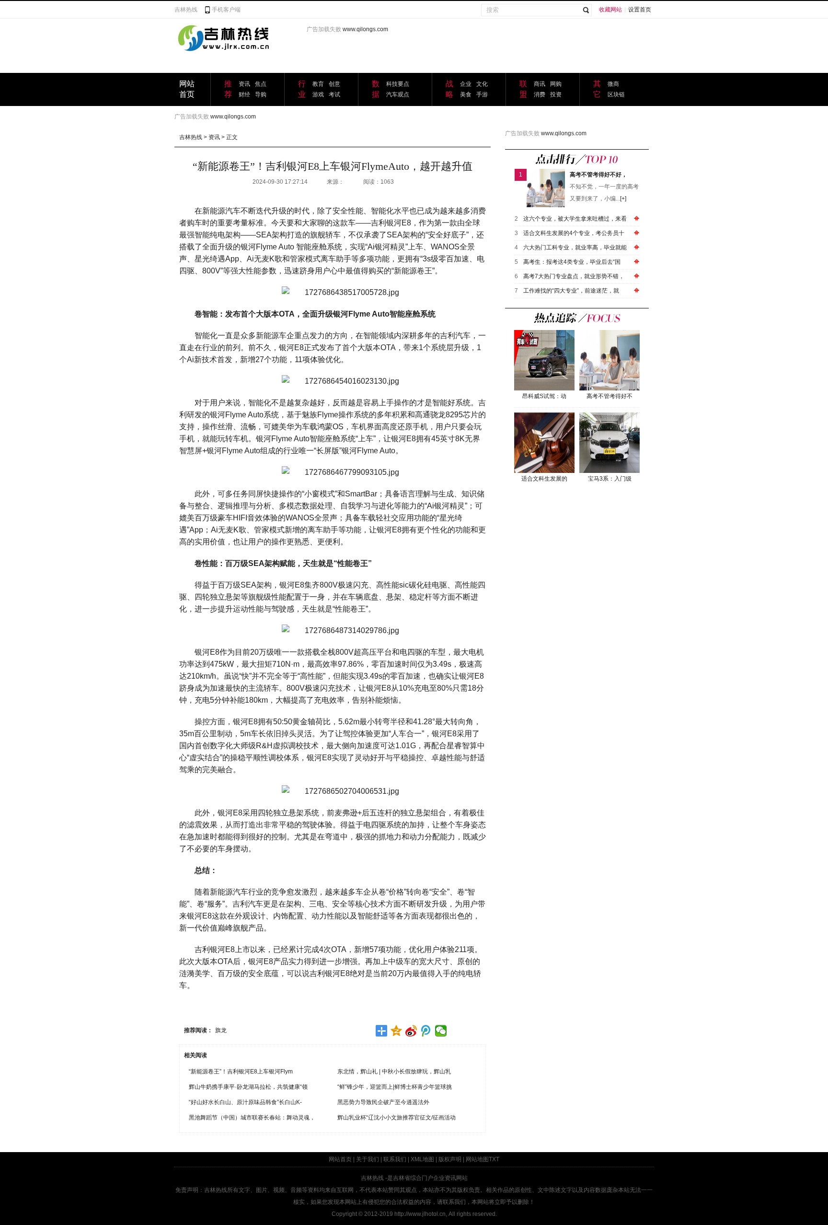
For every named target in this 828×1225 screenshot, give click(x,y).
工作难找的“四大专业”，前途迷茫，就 (571, 290)
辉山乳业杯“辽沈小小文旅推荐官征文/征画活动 (396, 1117)
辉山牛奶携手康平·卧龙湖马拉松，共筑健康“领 (248, 1087)
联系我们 (394, 1159)
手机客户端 (226, 9)
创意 (334, 84)
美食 (466, 94)
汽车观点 (397, 94)
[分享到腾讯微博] (426, 1031)
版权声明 (449, 1159)
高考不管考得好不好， (598, 174)
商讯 (539, 84)
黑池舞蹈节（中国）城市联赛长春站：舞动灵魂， (252, 1117)
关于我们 (367, 1159)
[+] (623, 198)
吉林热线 (185, 9)
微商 (613, 84)
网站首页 (340, 1159)
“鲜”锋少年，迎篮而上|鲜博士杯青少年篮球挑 (394, 1087)
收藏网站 (610, 9)
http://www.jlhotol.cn (420, 1214)
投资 (556, 94)
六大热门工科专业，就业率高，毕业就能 (575, 247)
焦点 (260, 84)
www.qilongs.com (365, 29)
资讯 (244, 84)
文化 (482, 84)
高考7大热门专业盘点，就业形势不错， (573, 276)
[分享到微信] (441, 1031)
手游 (482, 94)
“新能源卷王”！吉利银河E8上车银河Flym (241, 1071)
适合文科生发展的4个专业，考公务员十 (573, 233)
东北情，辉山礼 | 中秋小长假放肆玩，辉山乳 (394, 1071)
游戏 (318, 94)
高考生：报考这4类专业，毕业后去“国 (572, 262)
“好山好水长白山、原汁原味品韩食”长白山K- (245, 1102)
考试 (334, 94)
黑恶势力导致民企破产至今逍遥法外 (383, 1102)
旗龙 (221, 1030)
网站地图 (477, 1159)
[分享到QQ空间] (396, 1031)
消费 (539, 94)
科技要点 (397, 84)
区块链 (616, 94)
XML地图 (422, 1159)
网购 (556, 84)
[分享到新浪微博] (411, 1031)
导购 (260, 94)
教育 (318, 84)
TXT (494, 1159)
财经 (244, 94)
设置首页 (639, 9)
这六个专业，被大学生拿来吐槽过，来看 (575, 218)
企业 (466, 84)
